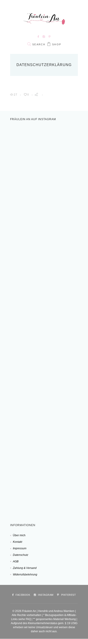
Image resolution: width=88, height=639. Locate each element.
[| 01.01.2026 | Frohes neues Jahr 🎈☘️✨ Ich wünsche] (45, 245)
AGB (16, 561)
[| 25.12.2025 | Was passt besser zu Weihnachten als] (45, 341)
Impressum (19, 548)
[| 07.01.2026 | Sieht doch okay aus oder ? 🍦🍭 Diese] (45, 149)
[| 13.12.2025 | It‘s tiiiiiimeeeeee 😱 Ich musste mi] (45, 390)
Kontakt (17, 541)
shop (56, 44)
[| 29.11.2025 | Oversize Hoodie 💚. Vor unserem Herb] (45, 438)
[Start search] (29, 44)
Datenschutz (20, 555)
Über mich (19, 535)
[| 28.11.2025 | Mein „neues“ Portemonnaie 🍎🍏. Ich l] (45, 486)
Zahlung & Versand (25, 568)
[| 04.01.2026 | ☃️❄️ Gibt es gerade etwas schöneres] (45, 197)
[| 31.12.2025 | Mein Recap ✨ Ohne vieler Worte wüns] (45, 293)
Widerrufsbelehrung (25, 574)
